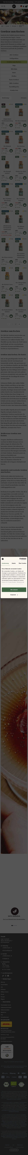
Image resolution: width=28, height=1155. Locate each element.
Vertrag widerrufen (14, 1149)
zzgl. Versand (6, 125)
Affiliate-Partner (4, 992)
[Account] (23, 6)
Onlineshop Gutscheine (6, 1007)
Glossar (2, 994)
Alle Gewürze (14, 26)
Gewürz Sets (14, 90)
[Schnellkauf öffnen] (11, 125)
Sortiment (7, 26)
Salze (14, 72)
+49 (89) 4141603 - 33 (7, 947)
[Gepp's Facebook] (8, 975)
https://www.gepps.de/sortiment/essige (11, 1105)
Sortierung (5, 98)
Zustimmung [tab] (5, 563)
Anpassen (13, 594)
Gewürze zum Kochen (14, 62)
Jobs (2, 987)
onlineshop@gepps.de (7, 950)
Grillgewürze (14, 58)
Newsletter (3, 1012)
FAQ (2, 1014)
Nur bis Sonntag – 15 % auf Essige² (14, 2)
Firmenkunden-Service (6, 1005)
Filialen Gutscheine (5, 1010)
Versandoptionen (5, 1017)
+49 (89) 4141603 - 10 (7, 955)
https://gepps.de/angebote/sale (10, 1092)
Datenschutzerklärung (8, 1147)
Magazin (3, 999)
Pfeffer (14, 76)
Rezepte (3, 996)
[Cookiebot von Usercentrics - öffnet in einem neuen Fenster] (19, 559)
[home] (2, 26)
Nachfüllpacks (14, 87)
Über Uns (3, 982)
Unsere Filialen (4, 984)
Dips (14, 65)
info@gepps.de (5, 958)
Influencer (3, 989)
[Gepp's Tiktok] (3, 975)
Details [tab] (14, 563)
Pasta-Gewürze (14, 79)
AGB (13, 1145)
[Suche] (4, 6)
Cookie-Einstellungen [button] (20, 1147)
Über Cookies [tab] (22, 563)
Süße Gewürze (14, 83)
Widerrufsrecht (20, 1145)
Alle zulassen (14, 589)
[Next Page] (19, 324)
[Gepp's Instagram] (5, 975)
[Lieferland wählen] (21, 6)
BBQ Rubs (14, 69)
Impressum (7, 1145)
